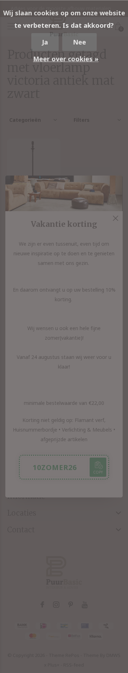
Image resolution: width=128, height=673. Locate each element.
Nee (79, 42)
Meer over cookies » (65, 58)
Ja (45, 42)
